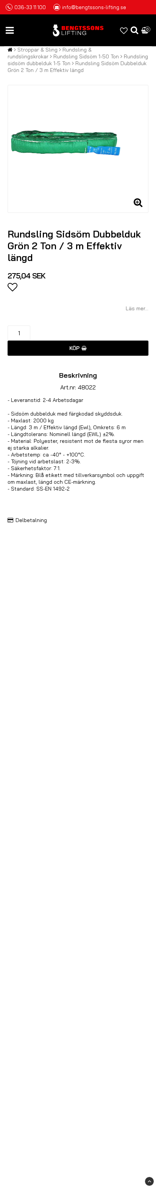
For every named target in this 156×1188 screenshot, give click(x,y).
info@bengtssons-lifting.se (94, 7)
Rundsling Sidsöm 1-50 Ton (86, 56)
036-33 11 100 (30, 7)
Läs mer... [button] (137, 308)
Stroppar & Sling (37, 49)
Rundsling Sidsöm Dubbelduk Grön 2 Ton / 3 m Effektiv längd (77, 66)
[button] (124, 30)
